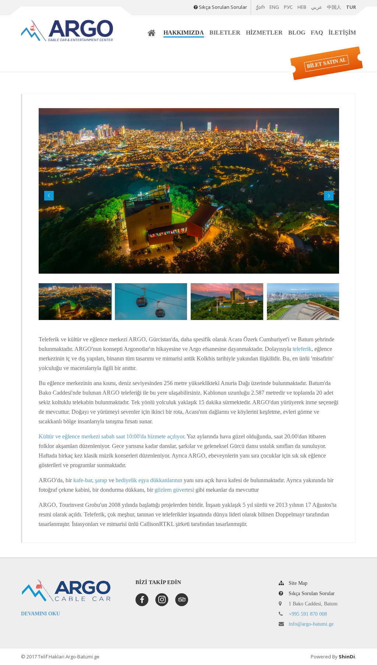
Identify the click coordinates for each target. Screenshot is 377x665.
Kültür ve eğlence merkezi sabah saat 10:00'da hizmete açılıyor (111, 436)
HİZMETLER (264, 32)
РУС (288, 7)
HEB (301, 7)
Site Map (297, 583)
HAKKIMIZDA (183, 32)
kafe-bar (82, 480)
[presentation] (49, 195)
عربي (316, 7)
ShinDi (347, 656)
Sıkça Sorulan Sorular (223, 7)
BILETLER (224, 32)
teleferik (302, 349)
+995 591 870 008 (308, 614)
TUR (351, 7)
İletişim (342, 32)
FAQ (317, 32)
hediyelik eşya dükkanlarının (149, 480)
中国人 (334, 7)
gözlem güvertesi (174, 490)
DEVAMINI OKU (40, 613)
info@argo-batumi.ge (311, 624)
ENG (274, 7)
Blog (296, 32)
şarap (101, 480)
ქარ (260, 7)
